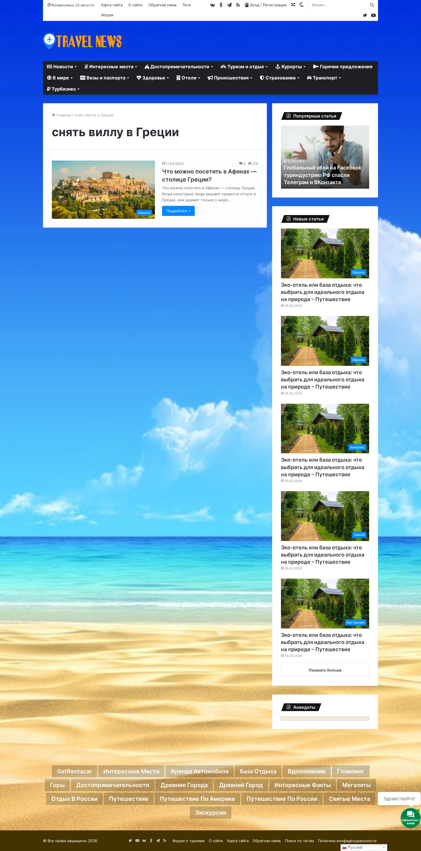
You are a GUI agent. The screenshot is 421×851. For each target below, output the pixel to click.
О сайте (135, 5)
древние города (184, 785)
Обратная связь (162, 5)
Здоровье (153, 78)
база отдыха (258, 771)
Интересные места (110, 66)
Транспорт (324, 78)
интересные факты (302, 785)
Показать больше (325, 670)
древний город (241, 785)
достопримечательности (112, 785)
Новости (62, 66)
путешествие (128, 798)
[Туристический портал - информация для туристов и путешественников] (82, 41)
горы (57, 785)
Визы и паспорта (105, 78)
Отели (188, 78)
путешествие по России (282, 798)
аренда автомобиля (200, 771)
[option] (325, 157)
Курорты (291, 66)
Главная (63, 115)
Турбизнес (63, 89)
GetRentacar (74, 771)
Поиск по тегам (299, 840)
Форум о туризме (188, 840)
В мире (60, 78)
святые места (349, 798)
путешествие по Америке (197, 798)
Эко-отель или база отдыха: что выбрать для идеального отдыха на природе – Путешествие (322, 292)
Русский (354, 847)
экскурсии (210, 812)
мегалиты (356, 785)
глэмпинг (350, 771)
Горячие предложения (345, 66)
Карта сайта (112, 5)
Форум (107, 15)
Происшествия (231, 78)
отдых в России (74, 798)
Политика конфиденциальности (347, 840)
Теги (186, 5)
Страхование (280, 78)
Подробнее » (178, 210)
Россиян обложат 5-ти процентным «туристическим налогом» (322, 175)
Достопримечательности (179, 66)
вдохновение (307, 771)
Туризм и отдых (245, 66)
